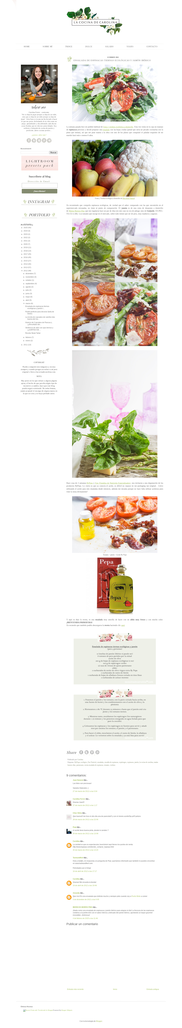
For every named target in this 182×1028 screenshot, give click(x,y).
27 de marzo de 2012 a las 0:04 (85, 791)
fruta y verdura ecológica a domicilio (118, 127)
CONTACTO (151, 47)
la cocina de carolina (146, 762)
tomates (106, 765)
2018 (26, 251)
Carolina (76, 841)
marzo (28, 303)
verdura (112, 765)
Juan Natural (78, 780)
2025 (26, 228)
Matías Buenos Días (77, 211)
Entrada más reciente (75, 989)
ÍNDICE (69, 47)
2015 (26, 261)
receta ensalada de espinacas (93, 765)
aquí (123, 625)
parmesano (80, 765)
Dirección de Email (39, 181)
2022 (26, 238)
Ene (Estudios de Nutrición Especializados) (113, 483)
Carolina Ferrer (79, 799)
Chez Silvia (77, 813)
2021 (26, 241)
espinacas (130, 762)
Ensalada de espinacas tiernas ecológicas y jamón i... (37, 307)
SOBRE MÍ (47, 47)
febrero (29, 337)
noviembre (30, 277)
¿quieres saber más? (39, 135)
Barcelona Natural (129, 198)
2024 (26, 231)
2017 (26, 254)
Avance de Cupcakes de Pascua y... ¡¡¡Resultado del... (39, 323)
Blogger (99, 1021)
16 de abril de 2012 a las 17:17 (85, 871)
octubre (29, 280)
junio (28, 294)
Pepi (74, 827)
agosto (28, 287)
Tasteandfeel (78, 858)
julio (27, 290)
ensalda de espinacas (111, 762)
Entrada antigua (153, 989)
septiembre (30, 284)
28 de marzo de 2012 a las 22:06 (85, 820)
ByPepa (90, 483)
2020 (26, 244)
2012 (26, 271)
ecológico (84, 762)
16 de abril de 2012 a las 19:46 (85, 885)
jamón (137, 762)
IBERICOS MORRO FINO (82, 907)
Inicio (115, 989)
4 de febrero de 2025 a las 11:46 (85, 918)
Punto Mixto (136, 896)
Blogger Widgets (66, 1010)
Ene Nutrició (92, 762)
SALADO (109, 47)
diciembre (30, 274)
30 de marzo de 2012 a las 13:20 (85, 850)
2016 (26, 257)
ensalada (106, 129)
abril (27, 300)
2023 (26, 234)
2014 (26, 264)
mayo (28, 297)
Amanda (76, 893)
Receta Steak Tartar (33, 333)
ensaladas (100, 762)
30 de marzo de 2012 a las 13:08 (85, 834)
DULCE (88, 47)
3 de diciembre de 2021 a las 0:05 (86, 900)
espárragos (122, 762)
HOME (27, 47)
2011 (26, 345)
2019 (26, 247)
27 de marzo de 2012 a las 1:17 (85, 805)
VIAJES (130, 47)
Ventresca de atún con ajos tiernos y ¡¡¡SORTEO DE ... (39, 329)
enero (28, 341)
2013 (26, 267)
